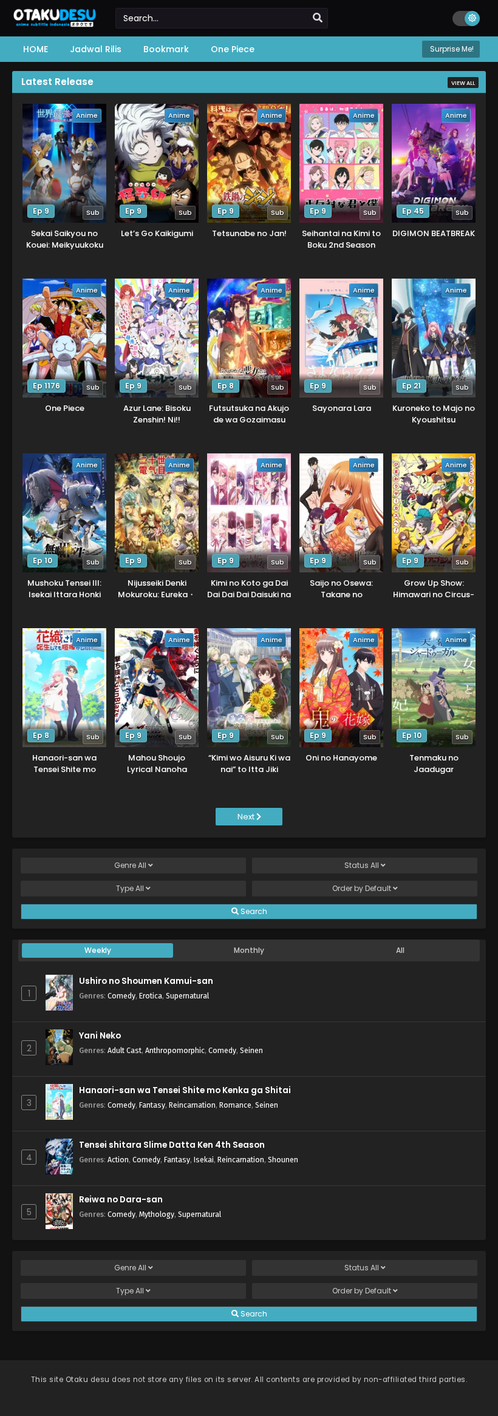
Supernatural (187, 995)
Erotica (150, 995)
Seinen (251, 1050)
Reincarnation (192, 1104)
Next (246, 816)
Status (361, 865)
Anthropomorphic (175, 1050)
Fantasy (152, 1104)
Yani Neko (100, 1036)
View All (463, 83)
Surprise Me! (451, 49)
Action (118, 1159)
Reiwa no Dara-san (121, 1199)
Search (253, 911)
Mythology (156, 1214)
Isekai (204, 1159)
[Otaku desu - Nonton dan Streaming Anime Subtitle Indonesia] (54, 23)
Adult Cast (124, 1050)
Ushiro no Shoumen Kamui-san (146, 981)
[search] (318, 18)
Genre (130, 865)
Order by (361, 888)
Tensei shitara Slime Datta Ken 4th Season (172, 1145)
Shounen (283, 1159)
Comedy (121, 995)
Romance (235, 1104)
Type (130, 888)
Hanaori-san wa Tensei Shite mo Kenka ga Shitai (185, 1090)
